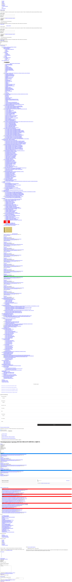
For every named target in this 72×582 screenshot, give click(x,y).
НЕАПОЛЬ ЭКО (7, 90)
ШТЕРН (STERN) (7, 98)
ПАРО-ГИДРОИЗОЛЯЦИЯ (6, 524)
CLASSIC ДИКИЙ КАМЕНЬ (9, 110)
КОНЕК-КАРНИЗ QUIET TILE (9, 165)
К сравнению (7, 458)
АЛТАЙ (6, 100)
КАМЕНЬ (6, 83)
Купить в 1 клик (6, 237)
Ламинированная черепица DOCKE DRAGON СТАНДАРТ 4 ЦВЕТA (9, 392)
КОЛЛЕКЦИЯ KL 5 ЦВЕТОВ (9, 175)
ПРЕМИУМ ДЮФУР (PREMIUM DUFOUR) (11, 99)
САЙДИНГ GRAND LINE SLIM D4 (10, 216)
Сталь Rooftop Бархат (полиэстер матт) (10, 369)
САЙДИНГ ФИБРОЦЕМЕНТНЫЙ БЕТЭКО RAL (12, 317)
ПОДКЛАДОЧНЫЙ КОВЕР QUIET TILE (11, 166)
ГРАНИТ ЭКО (7, 82)
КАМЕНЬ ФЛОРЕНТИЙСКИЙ (9, 85)
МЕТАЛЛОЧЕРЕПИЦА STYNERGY (10, 184)
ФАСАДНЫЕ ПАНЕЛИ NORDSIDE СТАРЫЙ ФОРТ (13, 108)
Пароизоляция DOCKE (8, 346)
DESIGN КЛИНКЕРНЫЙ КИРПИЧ (10, 119)
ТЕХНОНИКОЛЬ (7, 55)
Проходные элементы (8, 359)
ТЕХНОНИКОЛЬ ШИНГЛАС (9, 49)
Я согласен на (8, 18)
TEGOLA (6, 50)
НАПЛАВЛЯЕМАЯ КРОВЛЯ (6, 527)
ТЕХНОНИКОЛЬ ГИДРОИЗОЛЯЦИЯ (7, 528)
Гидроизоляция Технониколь (9, 340)
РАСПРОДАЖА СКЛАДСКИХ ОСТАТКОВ (11, 187)
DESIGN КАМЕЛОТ (8, 118)
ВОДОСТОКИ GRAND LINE (9, 335)
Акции (3, 1)
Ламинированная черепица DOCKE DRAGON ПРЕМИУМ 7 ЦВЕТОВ (15, 143)
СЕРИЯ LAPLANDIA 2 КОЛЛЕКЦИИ (10, 179)
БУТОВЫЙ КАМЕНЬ (8, 79)
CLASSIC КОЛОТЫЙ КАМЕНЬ (10, 113)
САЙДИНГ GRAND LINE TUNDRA (10, 218)
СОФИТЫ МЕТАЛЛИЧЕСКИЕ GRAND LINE (12, 322)
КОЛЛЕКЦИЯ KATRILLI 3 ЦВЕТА (10, 174)
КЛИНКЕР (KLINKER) (8, 97)
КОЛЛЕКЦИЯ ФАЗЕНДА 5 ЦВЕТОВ (10, 155)
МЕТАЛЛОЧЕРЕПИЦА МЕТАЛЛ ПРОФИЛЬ (12, 183)
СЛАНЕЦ (6, 101)
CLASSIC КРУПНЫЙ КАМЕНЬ (10, 114)
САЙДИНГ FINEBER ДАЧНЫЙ (10, 211)
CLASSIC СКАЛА (8, 109)
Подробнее (5, 236)
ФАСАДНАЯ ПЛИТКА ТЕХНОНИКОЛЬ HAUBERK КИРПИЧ (14, 194)
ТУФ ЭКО (6, 92)
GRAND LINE (7, 54)
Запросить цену (7, 580)
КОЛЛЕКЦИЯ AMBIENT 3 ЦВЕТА (10, 172)
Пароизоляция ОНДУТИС (9, 347)
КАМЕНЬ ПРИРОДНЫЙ (9, 68)
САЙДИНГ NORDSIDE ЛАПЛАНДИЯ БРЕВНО (12, 207)
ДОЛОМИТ (7, 66)
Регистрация (4, 8)
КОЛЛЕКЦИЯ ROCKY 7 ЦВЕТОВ (10, 176)
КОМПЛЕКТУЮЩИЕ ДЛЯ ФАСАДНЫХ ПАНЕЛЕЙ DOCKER (14, 104)
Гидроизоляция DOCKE (8, 341)
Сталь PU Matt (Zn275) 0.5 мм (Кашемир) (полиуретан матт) (13, 368)
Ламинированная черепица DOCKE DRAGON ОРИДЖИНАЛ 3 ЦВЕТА (15, 142)
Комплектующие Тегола (8, 170)
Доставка (3, 3)
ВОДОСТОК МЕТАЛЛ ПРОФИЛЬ (10, 331)
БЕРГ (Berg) (7, 95)
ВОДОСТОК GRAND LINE (9, 332)
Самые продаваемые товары (4, 487)
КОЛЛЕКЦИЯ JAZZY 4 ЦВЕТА (10, 173)
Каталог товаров (2, 45)
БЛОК (6, 65)
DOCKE (6, 58)
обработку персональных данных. (10, 18)
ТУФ (6, 72)
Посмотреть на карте (9, 550)
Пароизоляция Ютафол (8, 348)
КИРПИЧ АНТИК (8, 87)
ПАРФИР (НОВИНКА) (8, 64)
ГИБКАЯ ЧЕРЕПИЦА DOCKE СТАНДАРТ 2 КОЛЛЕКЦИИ (14, 149)
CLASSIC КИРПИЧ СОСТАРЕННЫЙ (10, 112)
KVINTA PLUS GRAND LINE (9, 302)
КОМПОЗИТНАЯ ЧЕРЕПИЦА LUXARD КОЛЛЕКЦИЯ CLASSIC (15, 306)
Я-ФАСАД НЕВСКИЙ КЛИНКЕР (10, 126)
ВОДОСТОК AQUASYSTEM (9, 333)
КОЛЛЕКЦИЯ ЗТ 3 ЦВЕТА (9, 177)
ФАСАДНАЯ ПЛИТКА (5, 518)
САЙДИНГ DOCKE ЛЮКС (9, 203)
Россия (3, 415)
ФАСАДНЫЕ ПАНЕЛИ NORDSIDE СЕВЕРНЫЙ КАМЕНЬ (14, 106)
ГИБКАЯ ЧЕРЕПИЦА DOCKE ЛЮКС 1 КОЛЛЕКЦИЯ (13, 147)
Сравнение (10, 237)
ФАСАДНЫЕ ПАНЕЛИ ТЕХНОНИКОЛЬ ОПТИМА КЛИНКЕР (14, 131)
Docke (6, 56)
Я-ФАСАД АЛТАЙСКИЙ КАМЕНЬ (10, 123)
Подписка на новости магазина (4, 427)
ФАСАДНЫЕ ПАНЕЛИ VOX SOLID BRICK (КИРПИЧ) (13, 137)
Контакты (3, 5)
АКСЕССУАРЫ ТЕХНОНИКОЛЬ (10, 214)
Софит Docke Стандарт (8, 320)
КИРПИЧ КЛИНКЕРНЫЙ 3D (9, 70)
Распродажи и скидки (5, 381)
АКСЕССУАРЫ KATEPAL (9, 178)
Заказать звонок (2, 9)
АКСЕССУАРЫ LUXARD (9, 309)
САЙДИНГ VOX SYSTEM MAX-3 (10, 223)
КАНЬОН (6, 86)
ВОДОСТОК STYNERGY (9, 330)
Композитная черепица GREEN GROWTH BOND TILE (13, 311)
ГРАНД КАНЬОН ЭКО (8, 81)
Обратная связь (2, 558)
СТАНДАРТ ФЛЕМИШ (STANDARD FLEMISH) (12, 103)
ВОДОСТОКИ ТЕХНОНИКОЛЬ (10, 336)
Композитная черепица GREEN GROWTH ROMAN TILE (13, 312)
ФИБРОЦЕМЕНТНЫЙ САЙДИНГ (7, 522)
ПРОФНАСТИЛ (4, 531)
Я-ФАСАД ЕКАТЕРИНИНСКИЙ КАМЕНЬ (11, 122)
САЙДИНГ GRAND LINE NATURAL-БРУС (11, 219)
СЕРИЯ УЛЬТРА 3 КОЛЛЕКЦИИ (10, 157)
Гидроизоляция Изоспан (8, 342)
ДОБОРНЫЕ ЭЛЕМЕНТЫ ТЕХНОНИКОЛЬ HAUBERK (13, 195)
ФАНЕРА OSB (4, 529)
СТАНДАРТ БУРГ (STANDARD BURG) (11, 102)
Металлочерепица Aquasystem (9, 185)
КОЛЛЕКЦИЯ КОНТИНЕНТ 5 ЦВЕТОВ (11, 154)
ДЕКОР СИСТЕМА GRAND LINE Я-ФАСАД (12, 127)
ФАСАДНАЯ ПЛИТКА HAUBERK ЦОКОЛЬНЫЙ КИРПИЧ (14, 193)
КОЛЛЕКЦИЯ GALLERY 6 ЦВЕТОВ (10, 162)
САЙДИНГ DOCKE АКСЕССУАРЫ (10, 204)
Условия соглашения (5, 6)
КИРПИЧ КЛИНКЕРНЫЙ (9, 69)
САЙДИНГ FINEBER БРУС (9, 209)
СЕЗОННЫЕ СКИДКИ (5, 515)
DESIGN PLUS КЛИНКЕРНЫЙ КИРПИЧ (11, 115)
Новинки (3, 379)
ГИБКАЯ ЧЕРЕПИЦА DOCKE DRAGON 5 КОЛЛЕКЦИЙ (13, 145)
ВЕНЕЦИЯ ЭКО (7, 80)
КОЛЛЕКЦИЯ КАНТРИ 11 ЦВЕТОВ (10, 153)
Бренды (3, 2)
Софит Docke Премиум (8, 319)
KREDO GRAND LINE (8, 301)
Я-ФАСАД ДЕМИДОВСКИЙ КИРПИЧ (11, 125)
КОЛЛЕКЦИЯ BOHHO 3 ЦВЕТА (10, 160)
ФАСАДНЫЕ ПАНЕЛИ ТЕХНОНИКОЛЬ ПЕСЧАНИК (13, 132)
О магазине (3, 4)
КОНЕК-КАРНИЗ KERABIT (9, 180)
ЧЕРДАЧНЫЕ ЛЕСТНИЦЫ (6, 530)
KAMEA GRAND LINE (8, 300)
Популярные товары (5, 380)
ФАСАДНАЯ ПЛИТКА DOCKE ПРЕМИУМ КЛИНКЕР (13, 197)
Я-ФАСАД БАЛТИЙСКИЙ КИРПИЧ (10, 124)
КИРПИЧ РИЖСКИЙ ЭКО (9, 88)
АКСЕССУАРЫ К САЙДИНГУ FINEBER (11, 212)
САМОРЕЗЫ (7, 189)
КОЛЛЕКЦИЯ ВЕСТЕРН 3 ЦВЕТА (10, 152)
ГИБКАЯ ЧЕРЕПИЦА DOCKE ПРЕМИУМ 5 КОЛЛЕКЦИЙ (14, 148)
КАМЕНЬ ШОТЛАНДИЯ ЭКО (9, 75)
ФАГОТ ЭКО (7, 93)
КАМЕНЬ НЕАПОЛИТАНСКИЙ (10, 84)
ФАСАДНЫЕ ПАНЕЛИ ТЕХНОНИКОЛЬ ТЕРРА (12, 133)
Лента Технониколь (8, 350)
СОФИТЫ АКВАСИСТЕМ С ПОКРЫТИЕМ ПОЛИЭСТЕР (13, 324)
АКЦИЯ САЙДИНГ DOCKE (9, 201)
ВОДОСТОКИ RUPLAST (9, 337)
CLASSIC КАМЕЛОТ (8, 111)
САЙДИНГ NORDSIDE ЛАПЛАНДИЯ (11, 206)
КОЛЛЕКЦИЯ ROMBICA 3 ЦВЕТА (10, 163)
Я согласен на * (8, 572)
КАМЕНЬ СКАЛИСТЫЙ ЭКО (9, 74)
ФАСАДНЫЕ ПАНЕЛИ (5, 516)
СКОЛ (6, 71)
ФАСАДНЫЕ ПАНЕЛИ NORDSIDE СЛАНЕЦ (12, 107)
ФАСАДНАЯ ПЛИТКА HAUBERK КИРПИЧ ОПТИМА (13, 192)
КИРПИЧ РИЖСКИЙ (8, 78)
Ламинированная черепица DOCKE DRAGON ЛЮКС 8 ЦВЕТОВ (14, 141)
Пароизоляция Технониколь (9, 345)
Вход (2, 7)
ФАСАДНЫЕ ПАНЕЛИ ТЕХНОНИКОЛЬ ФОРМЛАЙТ (13, 134)
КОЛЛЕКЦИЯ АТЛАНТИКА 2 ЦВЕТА (11, 151)
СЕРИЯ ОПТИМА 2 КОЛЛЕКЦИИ (10, 156)
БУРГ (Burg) (7, 96)
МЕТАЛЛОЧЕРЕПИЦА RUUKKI (10, 186)
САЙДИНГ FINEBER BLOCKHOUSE (10, 210)
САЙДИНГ (3, 519)
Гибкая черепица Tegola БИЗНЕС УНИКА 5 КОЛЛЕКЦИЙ (13, 169)
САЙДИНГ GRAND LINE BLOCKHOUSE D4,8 (12, 217)
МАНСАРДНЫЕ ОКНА (5, 526)
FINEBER (6, 53)
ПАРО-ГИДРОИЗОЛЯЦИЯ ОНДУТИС (7, 525)
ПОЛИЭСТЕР (7, 304)
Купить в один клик (10, 573)
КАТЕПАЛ (7, 51)
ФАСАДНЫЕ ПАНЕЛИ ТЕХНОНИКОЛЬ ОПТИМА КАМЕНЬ (14, 130)
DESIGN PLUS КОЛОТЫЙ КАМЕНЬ (10, 116)
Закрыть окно (2, 24)
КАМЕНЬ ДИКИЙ (8, 67)
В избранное (5, 238)
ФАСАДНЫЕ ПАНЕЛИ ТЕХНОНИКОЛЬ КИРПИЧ (12, 129)
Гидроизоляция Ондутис (8, 343)
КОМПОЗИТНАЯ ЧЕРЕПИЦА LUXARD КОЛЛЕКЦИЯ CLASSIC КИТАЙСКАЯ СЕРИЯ (18, 307)
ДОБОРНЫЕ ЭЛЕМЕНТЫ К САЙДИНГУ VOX (12, 224)
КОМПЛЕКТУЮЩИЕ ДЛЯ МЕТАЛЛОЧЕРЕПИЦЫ (13, 188)
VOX (6, 59)
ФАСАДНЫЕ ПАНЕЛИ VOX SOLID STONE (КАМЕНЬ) (13, 136)
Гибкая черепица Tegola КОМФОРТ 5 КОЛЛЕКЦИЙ (12, 168)
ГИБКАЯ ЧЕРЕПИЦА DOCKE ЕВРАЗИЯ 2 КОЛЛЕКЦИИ (13, 146)
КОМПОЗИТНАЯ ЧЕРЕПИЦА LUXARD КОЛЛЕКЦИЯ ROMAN (14, 308)
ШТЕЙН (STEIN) (7, 94)
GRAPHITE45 (7, 303)
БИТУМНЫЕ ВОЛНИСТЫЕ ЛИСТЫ (7, 521)
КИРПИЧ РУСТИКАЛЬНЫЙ (9, 89)
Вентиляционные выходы (9, 358)
